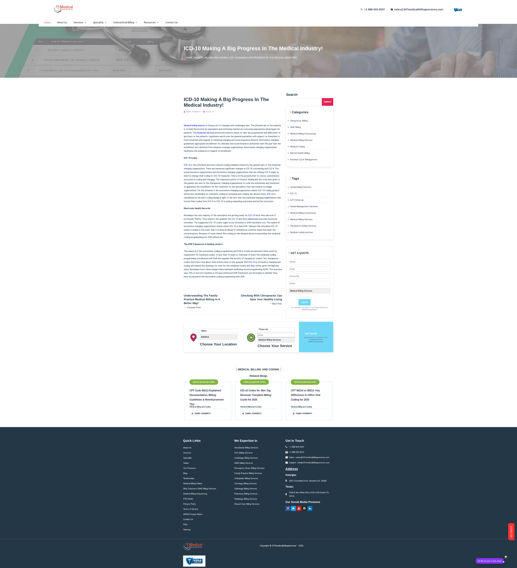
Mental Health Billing (300, 153)
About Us (62, 22)
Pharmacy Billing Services (246, 494)
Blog (185, 473)
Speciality (98, 22)
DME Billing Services (243, 463)
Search (327, 102)
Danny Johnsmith (193, 112)
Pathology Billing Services (245, 488)
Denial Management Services (304, 206)
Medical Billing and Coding (204, 382)
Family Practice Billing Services (248, 473)
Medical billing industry (194, 125)
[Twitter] (293, 508)
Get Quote (311, 333)
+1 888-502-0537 (374, 9)
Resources (150, 22)
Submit (304, 302)
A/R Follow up (296, 200)
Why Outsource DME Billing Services (199, 488)
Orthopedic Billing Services (246, 478)
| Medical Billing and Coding (210, 57)
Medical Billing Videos (192, 483)
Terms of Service (190, 509)
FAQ (185, 524)
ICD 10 (293, 193)
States (186, 463)
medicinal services (205, 132)
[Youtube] (298, 508)
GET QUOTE (511, 532)
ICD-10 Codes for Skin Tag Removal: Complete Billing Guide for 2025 (255, 395)
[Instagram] (304, 508)
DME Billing (295, 127)
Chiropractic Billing (299, 121)
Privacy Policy (319, 307)
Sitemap (187, 529)
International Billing (123, 22)
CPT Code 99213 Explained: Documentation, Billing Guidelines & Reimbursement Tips (206, 397)
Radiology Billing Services (245, 499)
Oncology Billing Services (245, 483)
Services (78, 22)
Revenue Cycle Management (303, 159)
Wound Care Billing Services (246, 504)
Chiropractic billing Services (303, 226)
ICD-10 (187, 165)
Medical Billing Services (301, 140)
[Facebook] (287, 508)
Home (47, 22)
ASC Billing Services (243, 453)
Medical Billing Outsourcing (303, 133)
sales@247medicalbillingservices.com (418, 9)
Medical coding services (301, 232)
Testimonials (188, 478)
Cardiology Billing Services (246, 458)
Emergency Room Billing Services (249, 468)
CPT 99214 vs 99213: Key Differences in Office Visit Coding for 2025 (305, 395)
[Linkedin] (310, 508)
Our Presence (189, 468)
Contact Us (171, 22)
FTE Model (188, 499)
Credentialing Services (300, 187)
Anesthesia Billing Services (246, 447)
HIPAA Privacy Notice (309, 310)
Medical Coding (297, 146)
